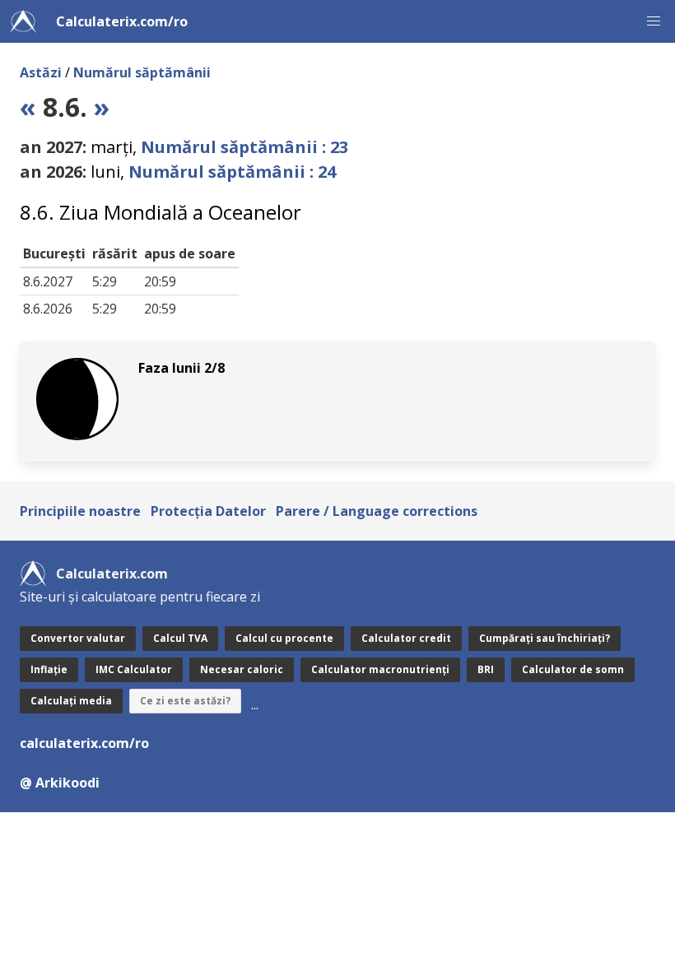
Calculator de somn (573, 669)
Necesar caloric (241, 669)
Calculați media (71, 701)
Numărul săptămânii (142, 72)
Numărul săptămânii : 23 (244, 147)
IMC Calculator (133, 669)
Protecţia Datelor (208, 511)
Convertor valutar (77, 638)
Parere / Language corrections (376, 511)
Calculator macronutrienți (380, 669)
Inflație (49, 669)
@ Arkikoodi (60, 783)
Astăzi (41, 72)
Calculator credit (406, 638)
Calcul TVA (180, 638)
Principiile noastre (80, 511)
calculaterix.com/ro (84, 743)
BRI (485, 669)
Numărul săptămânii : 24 (232, 171)
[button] (653, 21)
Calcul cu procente (284, 638)
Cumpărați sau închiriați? (544, 638)
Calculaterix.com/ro (122, 21)
